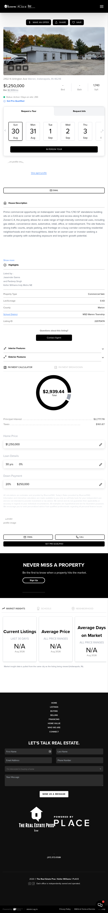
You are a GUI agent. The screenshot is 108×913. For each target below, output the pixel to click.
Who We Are (54, 727)
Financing (54, 719)
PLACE (76, 879)
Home (54, 703)
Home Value (54, 723)
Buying (54, 711)
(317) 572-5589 (54, 857)
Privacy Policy (65, 909)
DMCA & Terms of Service (84, 909)
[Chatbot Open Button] (100, 905)
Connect (54, 732)
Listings (54, 707)
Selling (54, 715)
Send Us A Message (54, 794)
